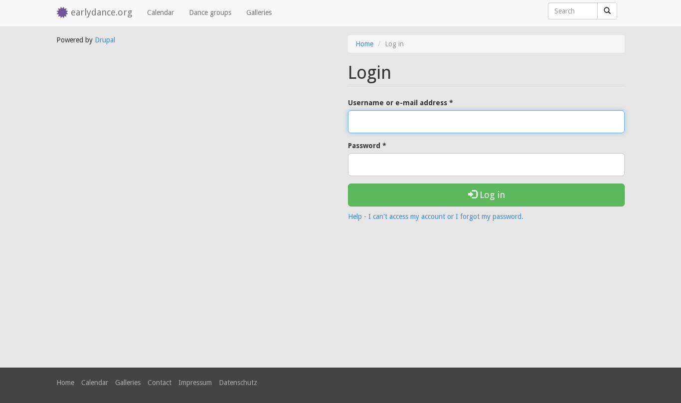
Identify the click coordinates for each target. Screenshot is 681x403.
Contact (159, 383)
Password (367, 146)
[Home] (63, 13)
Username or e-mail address (400, 103)
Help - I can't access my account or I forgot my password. (435, 216)
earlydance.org (101, 12)
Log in (491, 195)
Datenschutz (238, 383)
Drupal (105, 40)
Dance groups (210, 12)
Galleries (259, 12)
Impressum (195, 383)
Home (364, 44)
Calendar (160, 12)
